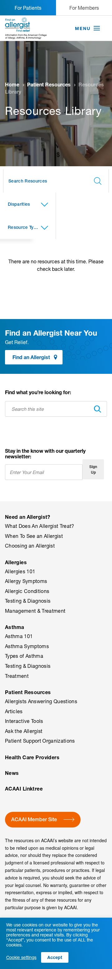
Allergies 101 (20, 571)
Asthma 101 (19, 636)
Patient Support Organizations (40, 741)
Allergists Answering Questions (41, 701)
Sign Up (93, 469)
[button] (96, 28)
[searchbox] (56, 181)
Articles (14, 711)
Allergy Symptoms (26, 581)
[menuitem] (56, 536)
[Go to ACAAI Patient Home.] (26, 28)
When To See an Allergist (34, 536)
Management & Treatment (35, 611)
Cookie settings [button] (21, 957)
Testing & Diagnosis (27, 601)
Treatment (17, 676)
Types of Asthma (24, 656)
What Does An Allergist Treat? (39, 526)
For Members (84, 8)
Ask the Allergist (24, 731)
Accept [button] (54, 957)
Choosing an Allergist (30, 546)
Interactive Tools (24, 721)
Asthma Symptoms (27, 646)
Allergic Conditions (27, 591)
